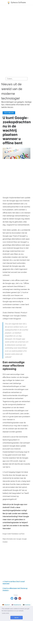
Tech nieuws (9, 113)
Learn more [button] (5, 613)
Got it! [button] (16, 617)
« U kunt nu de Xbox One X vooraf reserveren (14, 582)
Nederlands (17, 605)
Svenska (27, 605)
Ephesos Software (18, 2)
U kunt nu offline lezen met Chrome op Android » (15, 589)
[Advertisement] (16, 24)
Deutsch (7, 605)
